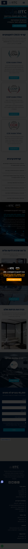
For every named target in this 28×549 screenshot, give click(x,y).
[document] (14, 274)
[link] (7, 268)
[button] (2, 481)
